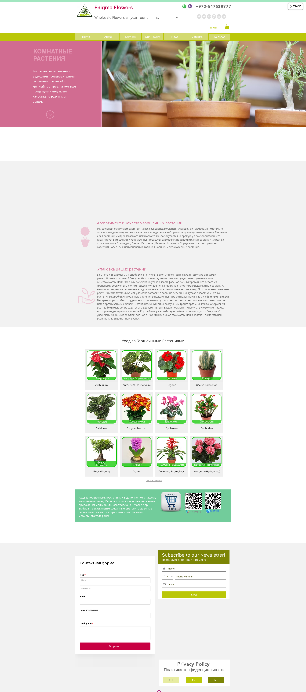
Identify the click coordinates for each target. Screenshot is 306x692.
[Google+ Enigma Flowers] (209, 16)
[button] (227, 26)
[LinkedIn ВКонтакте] (224, 16)
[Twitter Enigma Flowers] (204, 16)
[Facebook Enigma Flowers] (199, 16)
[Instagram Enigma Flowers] (219, 16)
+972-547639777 (213, 6)
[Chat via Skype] (188, 17)
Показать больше (154, 480)
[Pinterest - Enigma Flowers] (214, 16)
